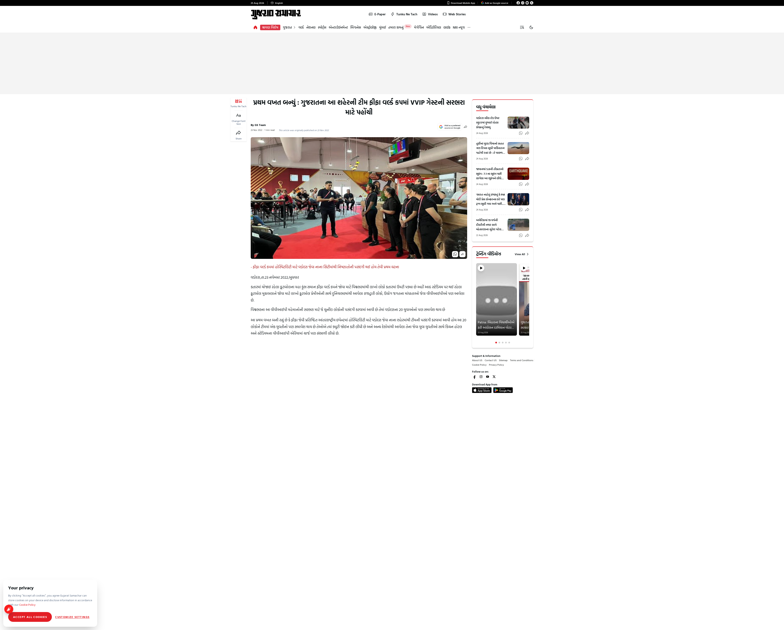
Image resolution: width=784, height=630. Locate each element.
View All (520, 254)
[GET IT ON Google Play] (503, 390)
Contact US (491, 360)
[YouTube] (527, 2)
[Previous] (476, 303)
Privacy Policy (496, 364)
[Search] (521, 27)
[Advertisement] (392, 63)
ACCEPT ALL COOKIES (30, 617)
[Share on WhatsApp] (455, 254)
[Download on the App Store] (482, 390)
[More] (469, 27)
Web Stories (457, 14)
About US (477, 360)
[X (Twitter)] (531, 2)
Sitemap (503, 360)
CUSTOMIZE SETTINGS (72, 617)
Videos (433, 14)
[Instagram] (522, 2)
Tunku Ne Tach (406, 14)
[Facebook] (518, 2)
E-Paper (380, 14)
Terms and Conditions (521, 360)
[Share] (238, 132)
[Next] (529, 303)
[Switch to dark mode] (531, 27)
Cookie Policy (479, 364)
